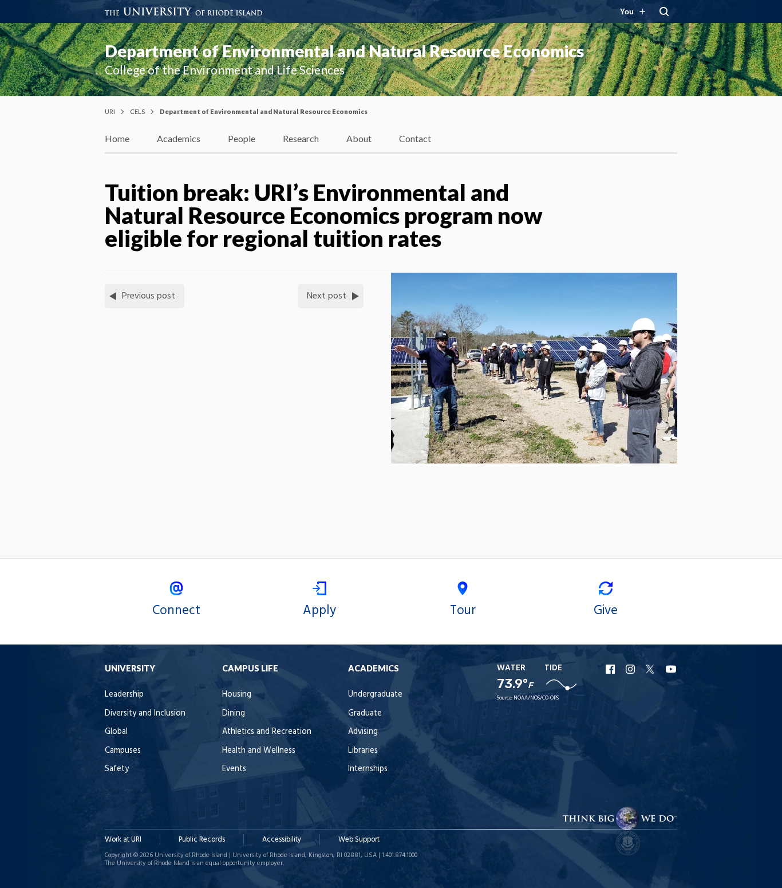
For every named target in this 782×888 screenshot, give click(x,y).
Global (116, 731)
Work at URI (123, 840)
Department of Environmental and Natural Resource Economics (344, 51)
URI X (651, 669)
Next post (326, 296)
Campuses (123, 750)
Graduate (365, 713)
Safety (117, 769)
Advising (363, 731)
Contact (415, 138)
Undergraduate (375, 694)
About (359, 138)
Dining (233, 713)
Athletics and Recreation (266, 731)
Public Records (202, 840)
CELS (137, 111)
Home (117, 138)
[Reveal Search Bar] (664, 11)
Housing (236, 694)
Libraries (363, 750)
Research (301, 138)
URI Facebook (611, 669)
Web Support (359, 840)
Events (234, 769)
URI (110, 111)
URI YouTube (671, 669)
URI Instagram (631, 669)
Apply (319, 610)
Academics (178, 138)
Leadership (124, 694)
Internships (368, 769)
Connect (176, 610)
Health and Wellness (258, 750)
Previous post (148, 296)
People (241, 138)
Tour (463, 610)
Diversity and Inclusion (145, 713)
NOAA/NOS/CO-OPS (536, 698)
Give (606, 610)
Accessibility (281, 840)
